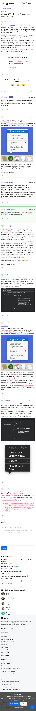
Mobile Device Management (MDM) (10, 668)
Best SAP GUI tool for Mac (8, 566)
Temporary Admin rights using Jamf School (13, 576)
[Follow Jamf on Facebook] (15, 628)
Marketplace (4, 647)
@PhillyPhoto (4, 326)
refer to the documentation (8, 497)
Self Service (4, 679)
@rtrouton (12, 25)
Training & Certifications (7, 639)
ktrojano (8, 607)
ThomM (8, 602)
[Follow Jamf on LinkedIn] (5, 628)
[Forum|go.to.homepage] (10, 4)
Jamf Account (5, 655)
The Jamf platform (6, 663)
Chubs (8, 593)
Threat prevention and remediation (10, 687)
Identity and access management (10, 681)
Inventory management (7, 674)
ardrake (6, 22)
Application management (8, 671)
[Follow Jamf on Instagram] (12, 628)
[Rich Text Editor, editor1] (18, 537)
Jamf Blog (4, 644)
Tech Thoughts (5, 573)
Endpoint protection (6, 684)
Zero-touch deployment (7, 665)
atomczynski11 (10, 612)
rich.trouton (7, 117)
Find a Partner (5, 652)
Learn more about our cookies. (18, 700)
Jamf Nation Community (7, 641)
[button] (3, 4)
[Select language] (24, 3)
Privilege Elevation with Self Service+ (11, 571)
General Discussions (8, 8)
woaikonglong (10, 598)
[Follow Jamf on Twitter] (2, 628)
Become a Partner (6, 649)
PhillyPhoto (7, 275)
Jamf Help (4, 636)
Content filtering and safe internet (10, 689)
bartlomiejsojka (8, 226)
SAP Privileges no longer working (10, 581)
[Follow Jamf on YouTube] (8, 628)
